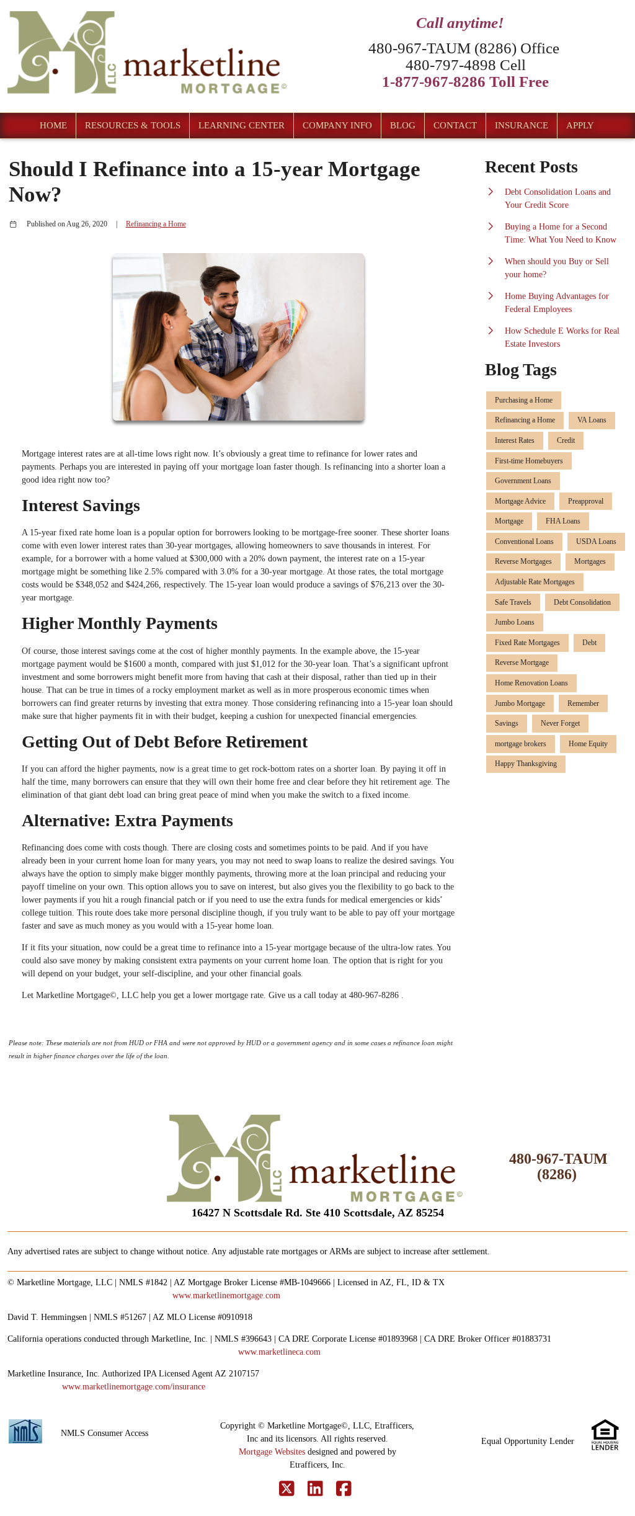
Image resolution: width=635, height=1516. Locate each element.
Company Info (337, 125)
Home (53, 125)
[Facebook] (344, 1489)
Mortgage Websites (272, 1451)
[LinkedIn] (315, 1489)
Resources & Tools (132, 125)
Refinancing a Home (156, 224)
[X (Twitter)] (287, 1489)
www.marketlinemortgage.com (226, 1295)
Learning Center (241, 125)
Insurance (521, 125)
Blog (402, 125)
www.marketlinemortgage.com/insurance (133, 1386)
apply (580, 125)
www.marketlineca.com (279, 1352)
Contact (455, 125)
